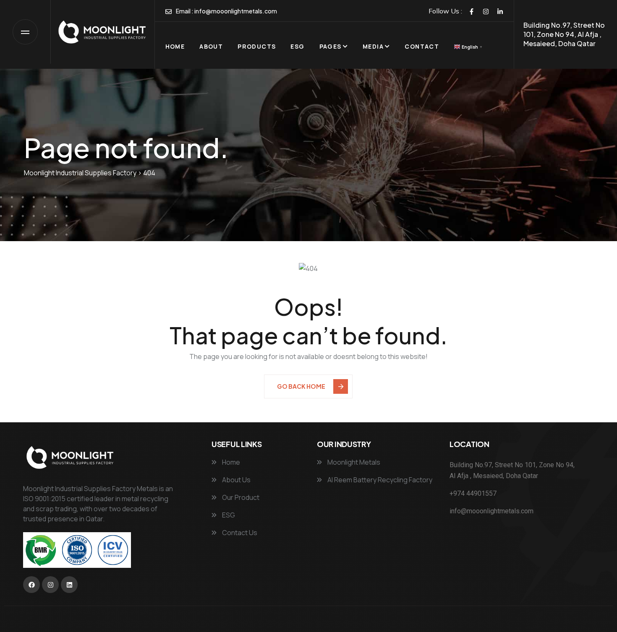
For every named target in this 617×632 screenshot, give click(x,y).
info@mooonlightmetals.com (235, 11)
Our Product (240, 497)
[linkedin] (500, 11)
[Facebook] (471, 11)
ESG (297, 46)
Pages (330, 46)
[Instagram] (486, 11)
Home (175, 46)
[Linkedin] (69, 584)
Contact (422, 46)
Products (257, 46)
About (211, 46)
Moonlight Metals (353, 462)
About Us (236, 479)
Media (373, 46)
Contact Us (239, 532)
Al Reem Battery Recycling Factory (379, 479)
